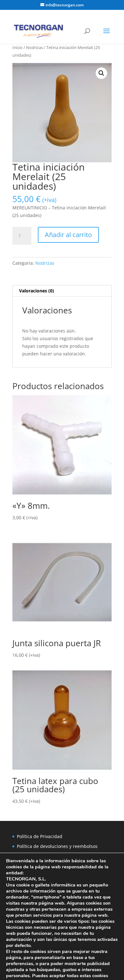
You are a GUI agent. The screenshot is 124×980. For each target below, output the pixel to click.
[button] (101, 73)
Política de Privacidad (39, 836)
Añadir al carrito (68, 234)
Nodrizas (34, 47)
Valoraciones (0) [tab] (36, 291)
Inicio (17, 47)
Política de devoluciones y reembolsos (57, 846)
